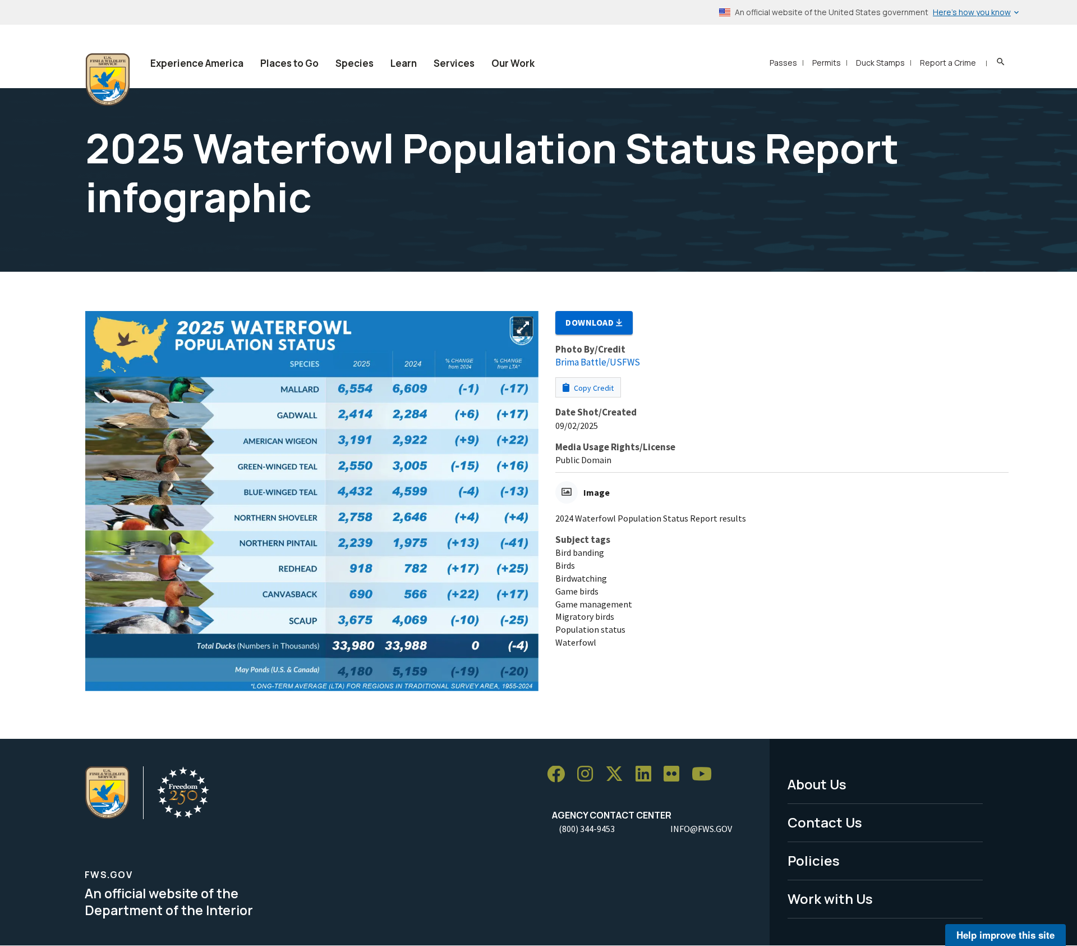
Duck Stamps (880, 62)
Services (454, 63)
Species (354, 63)
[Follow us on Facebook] (560, 774)
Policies (814, 860)
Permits (826, 62)
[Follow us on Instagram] (589, 774)
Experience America (196, 63)
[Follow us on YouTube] (706, 774)
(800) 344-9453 (587, 828)
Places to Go (289, 63)
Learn (403, 63)
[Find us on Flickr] (675, 774)
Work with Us (830, 898)
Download (590, 322)
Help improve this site (1005, 935)
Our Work (513, 63)
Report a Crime (948, 62)
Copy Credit (593, 388)
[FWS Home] (107, 80)
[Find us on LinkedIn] (647, 774)
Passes (783, 62)
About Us (817, 784)
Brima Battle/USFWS (597, 362)
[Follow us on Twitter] (618, 774)
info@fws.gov (701, 828)
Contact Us (825, 822)
